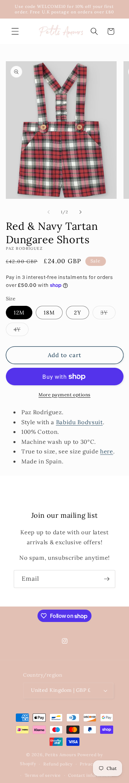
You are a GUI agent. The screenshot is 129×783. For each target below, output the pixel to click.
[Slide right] (80, 211)
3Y (108, 314)
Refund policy (58, 763)
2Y (77, 312)
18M (49, 312)
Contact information (90, 775)
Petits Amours (60, 754)
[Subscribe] (106, 579)
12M (19, 312)
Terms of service (43, 775)
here (106, 451)
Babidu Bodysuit (79, 422)
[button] (15, 31)
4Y (21, 331)
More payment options (64, 395)
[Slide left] (48, 211)
